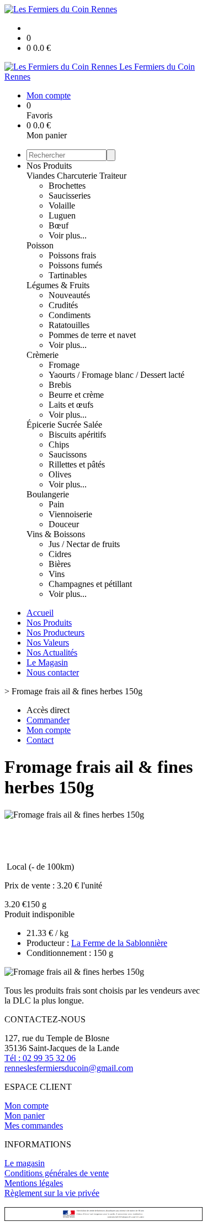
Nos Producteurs (55, 632)
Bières (60, 564)
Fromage (64, 365)
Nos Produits (49, 165)
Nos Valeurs (47, 642)
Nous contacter (52, 672)
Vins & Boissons (55, 534)
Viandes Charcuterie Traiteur (76, 175)
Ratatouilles (69, 325)
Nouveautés (69, 295)
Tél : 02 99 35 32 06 (40, 1058)
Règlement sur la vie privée (51, 1193)
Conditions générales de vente (56, 1173)
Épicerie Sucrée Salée (64, 424)
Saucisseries (70, 195)
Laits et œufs (71, 404)
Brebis (60, 384)
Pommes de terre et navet (92, 335)
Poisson (40, 245)
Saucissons (68, 454)
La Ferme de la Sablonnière (119, 943)
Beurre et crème (76, 394)
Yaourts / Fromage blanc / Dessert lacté (116, 375)
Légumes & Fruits (57, 285)
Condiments (70, 315)
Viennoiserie (70, 514)
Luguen (62, 215)
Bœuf (58, 225)
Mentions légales (33, 1183)
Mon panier (24, 1115)
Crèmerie (42, 355)
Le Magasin (47, 662)
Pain (56, 504)
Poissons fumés (75, 265)
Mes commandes (33, 1125)
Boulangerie (47, 494)
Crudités (63, 305)
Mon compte (26, 1105)
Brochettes (67, 185)
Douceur (64, 524)
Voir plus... (68, 235)
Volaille (62, 205)
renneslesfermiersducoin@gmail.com (68, 1068)
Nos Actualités (51, 652)
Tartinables (68, 275)
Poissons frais (72, 255)
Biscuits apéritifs (77, 434)
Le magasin (24, 1163)
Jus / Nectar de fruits (84, 544)
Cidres (60, 554)
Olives (60, 474)
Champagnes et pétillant (90, 584)
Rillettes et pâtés (77, 464)
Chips (59, 444)
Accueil (40, 612)
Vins (57, 574)
